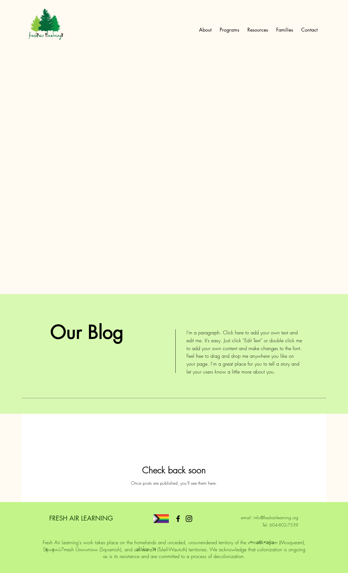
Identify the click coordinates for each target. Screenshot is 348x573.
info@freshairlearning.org (275, 518)
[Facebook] (178, 518)
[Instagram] (189, 518)
